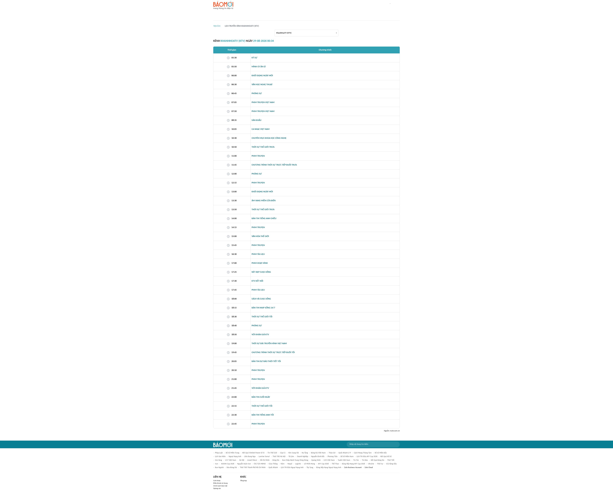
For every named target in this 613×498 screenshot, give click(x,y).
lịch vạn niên (220, 456)
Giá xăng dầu (391, 464)
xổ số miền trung (232, 453)
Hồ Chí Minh (264, 460)
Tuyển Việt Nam (344, 460)
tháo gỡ (332, 453)
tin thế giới (272, 453)
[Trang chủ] (223, 5)
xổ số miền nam (347, 456)
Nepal (290, 464)
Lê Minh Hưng (309, 464)
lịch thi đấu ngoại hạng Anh (292, 467)
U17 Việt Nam (230, 460)
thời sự (380, 464)
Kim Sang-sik (293, 453)
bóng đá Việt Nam (318, 453)
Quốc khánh (273, 467)
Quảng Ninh (316, 460)
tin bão (365, 460)
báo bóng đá (232, 467)
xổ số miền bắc (381, 453)
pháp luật (219, 453)
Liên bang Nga (250, 456)
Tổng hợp (243, 481)
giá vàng (218, 460)
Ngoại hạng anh (235, 456)
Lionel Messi (252, 460)
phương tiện (332, 456)
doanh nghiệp (302, 456)
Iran (216, 464)
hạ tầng (305, 453)
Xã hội (241, 460)
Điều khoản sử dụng (220, 483)
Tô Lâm (291, 456)
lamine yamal (264, 456)
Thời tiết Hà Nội (279, 456)
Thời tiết (390, 460)
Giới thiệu (216, 481)
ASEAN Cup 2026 (227, 464)
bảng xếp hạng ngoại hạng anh (328, 467)
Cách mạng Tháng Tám (363, 453)
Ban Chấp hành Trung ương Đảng (295, 460)
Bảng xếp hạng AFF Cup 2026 (353, 464)
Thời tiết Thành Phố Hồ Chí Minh (252, 467)
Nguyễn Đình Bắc (318, 456)
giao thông (273, 464)
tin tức (356, 460)
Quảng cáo (217, 488)
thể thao (335, 464)
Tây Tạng (309, 467)
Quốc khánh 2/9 (344, 453)
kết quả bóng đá (377, 460)
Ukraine (371, 464)
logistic (298, 464)
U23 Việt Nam (329, 460)
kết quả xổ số (385, 456)
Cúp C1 (282, 453)
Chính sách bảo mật (220, 486)
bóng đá (275, 460)
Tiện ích (216, 26)
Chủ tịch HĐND (260, 464)
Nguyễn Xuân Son (244, 464)
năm (282, 464)
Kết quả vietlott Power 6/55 (253, 453)
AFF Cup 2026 (323, 464)
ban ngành (219, 467)
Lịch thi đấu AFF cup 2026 (367, 456)
